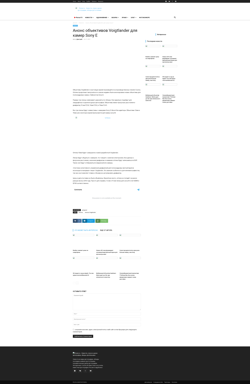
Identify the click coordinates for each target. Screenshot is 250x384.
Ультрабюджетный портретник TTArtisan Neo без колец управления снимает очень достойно (168, 98)
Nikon (79, 1)
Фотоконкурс (144, 17)
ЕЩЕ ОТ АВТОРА (106, 230)
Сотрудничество (158, 382)
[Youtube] (175, 1)
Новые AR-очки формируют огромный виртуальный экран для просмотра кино (106, 252)
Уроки (124, 17)
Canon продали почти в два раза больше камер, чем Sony (153, 78)
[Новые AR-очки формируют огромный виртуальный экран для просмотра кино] (106, 241)
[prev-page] (74, 283)
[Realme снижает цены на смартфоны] (83, 241)
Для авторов (148, 382)
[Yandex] (172, 1)
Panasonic (100, 1)
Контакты (174, 382)
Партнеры (167, 382)
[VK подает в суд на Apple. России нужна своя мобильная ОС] (83, 264)
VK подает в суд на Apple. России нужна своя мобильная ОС (168, 78)
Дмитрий (79, 39)
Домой (75, 23)
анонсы (81, 212)
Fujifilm (88, 1)
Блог (133, 17)
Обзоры (114, 17)
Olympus (94, 1)
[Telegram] (166, 1)
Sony (83, 1)
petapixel (84, 210)
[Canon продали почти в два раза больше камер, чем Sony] (130, 241)
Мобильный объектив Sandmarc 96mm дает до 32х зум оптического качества (106, 275)
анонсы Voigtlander (90, 212)
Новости (88, 17)
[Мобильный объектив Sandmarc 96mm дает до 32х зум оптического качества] (106, 264)
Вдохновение (101, 17)
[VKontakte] (169, 1)
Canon (74, 1)
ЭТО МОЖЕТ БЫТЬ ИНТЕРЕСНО (86, 230)
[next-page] (77, 283)
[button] (174, 18)
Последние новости (154, 41)
